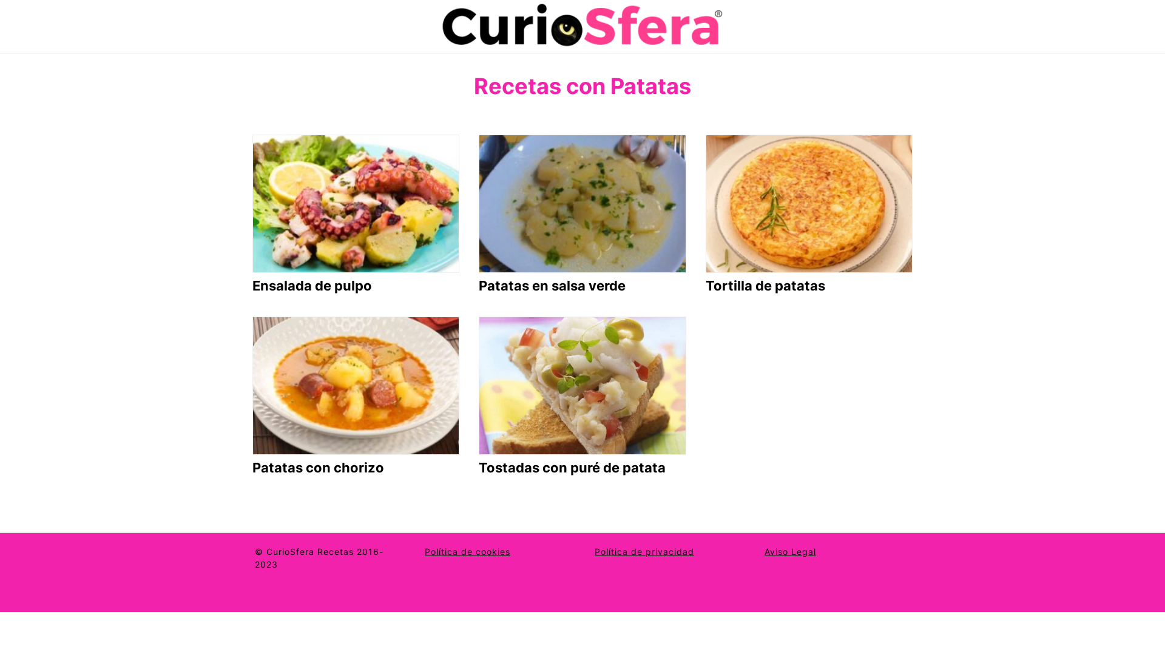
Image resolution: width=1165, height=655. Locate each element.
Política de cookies (467, 551)
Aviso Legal (790, 551)
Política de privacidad (644, 551)
